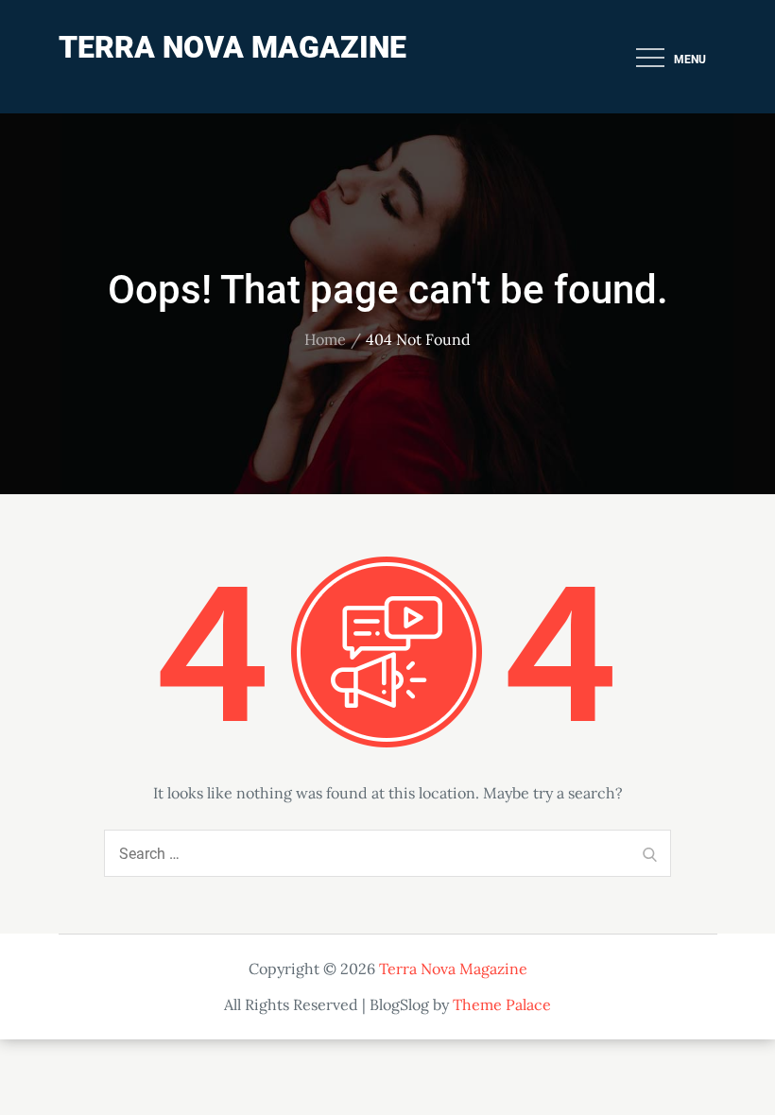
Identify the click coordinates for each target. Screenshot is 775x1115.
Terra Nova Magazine (232, 47)
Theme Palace (502, 1004)
